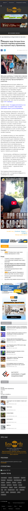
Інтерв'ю (10, 506)
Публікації (10, 508)
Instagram (24, 233)
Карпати (15, 485)
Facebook (17, 231)
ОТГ (5, 489)
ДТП (24, 480)
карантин (23, 477)
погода (20, 485)
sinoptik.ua (8, 394)
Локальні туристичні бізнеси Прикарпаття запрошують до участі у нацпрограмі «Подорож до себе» (16, 339)
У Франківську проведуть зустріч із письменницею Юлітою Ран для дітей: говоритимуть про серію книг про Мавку (17, 327)
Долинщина (13, 492)
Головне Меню (14, 33)
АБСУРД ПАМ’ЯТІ (10, 419)
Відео (20, 506)
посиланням (3, 462)
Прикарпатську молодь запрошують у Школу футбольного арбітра (15, 352)
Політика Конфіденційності (19, 502)
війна (7, 492)
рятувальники (4, 487)
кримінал (8, 482)
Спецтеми (18, 508)
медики (10, 487)
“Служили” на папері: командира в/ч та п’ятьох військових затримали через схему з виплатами (15, 260)
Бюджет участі (11, 489)
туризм (2, 492)
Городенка (3, 494)
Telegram (23, 231)
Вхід (9, 502)
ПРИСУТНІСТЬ (9, 407)
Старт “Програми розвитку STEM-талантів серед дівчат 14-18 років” (16, 345)
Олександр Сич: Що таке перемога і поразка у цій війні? (16, 401)
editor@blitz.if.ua (15, 449)
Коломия (3, 485)
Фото (15, 506)
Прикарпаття (16, 477)
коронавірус (4, 477)
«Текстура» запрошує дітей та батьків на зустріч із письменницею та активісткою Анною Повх (17, 333)
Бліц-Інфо (3, 480)
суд (2, 489)
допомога (9, 485)
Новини (3, 506)
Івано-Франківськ (18, 480)
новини (10, 477)
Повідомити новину (21, 2)
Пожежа (14, 482)
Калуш (15, 487)
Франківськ (9, 480)
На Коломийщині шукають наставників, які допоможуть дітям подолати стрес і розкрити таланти (16, 364)
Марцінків (22, 489)
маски (19, 492)
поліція (19, 482)
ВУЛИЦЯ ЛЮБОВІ (10, 413)
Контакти (11, 2)
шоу (17, 489)
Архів (4, 2)
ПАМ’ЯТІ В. (9, 425)
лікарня (3, 482)
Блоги (4, 508)
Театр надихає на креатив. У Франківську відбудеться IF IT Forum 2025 (15, 358)
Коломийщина (22, 487)
